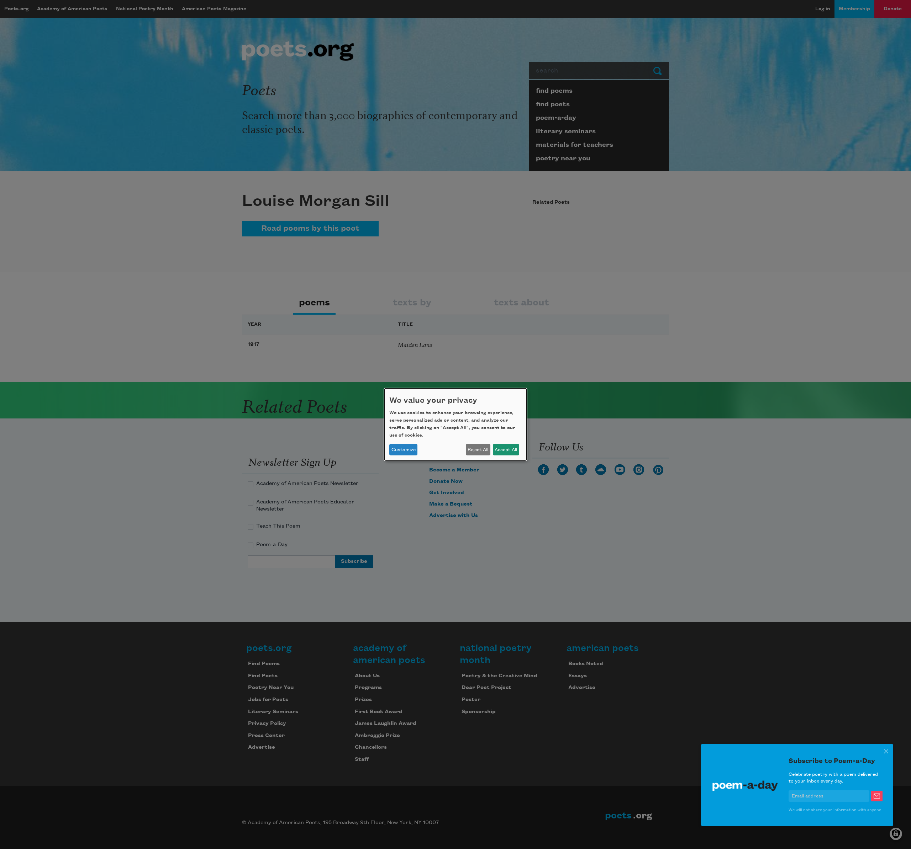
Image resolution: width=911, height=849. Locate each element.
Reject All (478, 449)
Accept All (506, 449)
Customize (403, 449)
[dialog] (455, 424)
